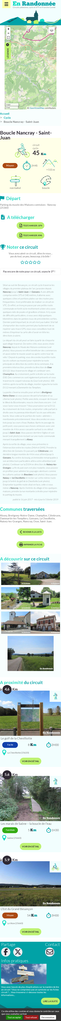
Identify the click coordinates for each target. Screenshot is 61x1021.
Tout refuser (31, 1017)
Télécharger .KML (32, 235)
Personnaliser (48, 1017)
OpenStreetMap (36, 108)
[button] (8, 29)
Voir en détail (30, 761)
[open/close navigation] (6, 4)
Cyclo (7, 117)
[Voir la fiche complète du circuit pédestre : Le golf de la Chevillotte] (30, 713)
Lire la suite (50, 1001)
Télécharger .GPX (32, 225)
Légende (7, 53)
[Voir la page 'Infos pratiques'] (24, 974)
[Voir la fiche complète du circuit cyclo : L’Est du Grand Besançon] (30, 883)
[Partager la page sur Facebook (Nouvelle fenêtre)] (5, 952)
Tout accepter (14, 1017)
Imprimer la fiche (33, 544)
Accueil (4, 113)
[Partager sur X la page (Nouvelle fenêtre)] (17, 952)
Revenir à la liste (32, 532)
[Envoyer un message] (49, 952)
